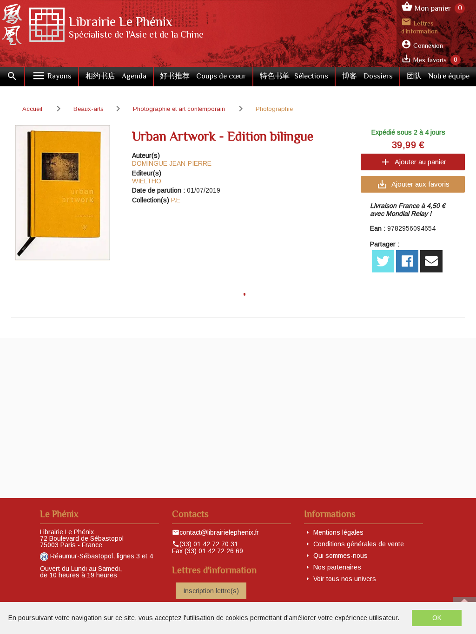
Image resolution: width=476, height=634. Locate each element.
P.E (175, 200)
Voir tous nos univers (344, 578)
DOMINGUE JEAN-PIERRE (172, 163)
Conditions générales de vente (358, 544)
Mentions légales (338, 532)
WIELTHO (146, 181)
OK (437, 617)
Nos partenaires (337, 567)
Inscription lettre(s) (211, 591)
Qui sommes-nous (340, 555)
